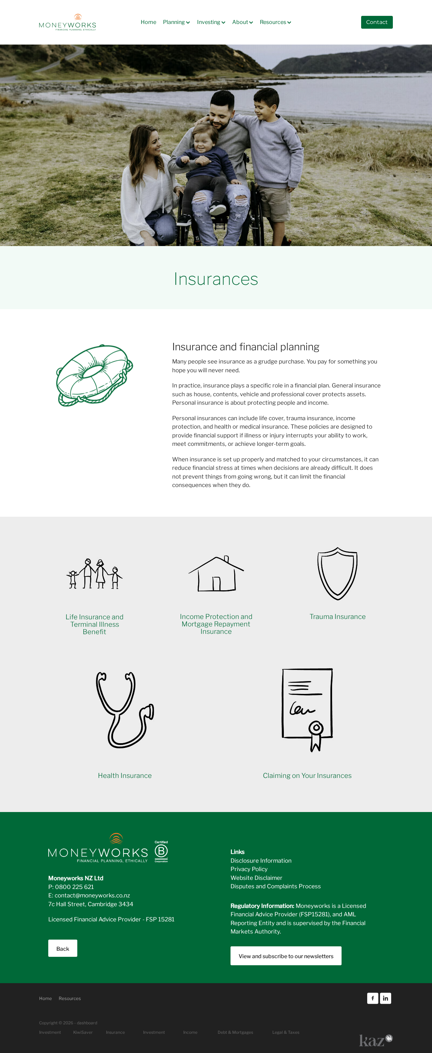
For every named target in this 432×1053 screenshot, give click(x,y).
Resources (273, 21)
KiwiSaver (83, 1032)
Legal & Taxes (285, 1032)
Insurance (115, 1032)
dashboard (87, 1022)
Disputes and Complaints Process (276, 886)
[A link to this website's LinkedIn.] (385, 998)
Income (190, 1032)
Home (148, 21)
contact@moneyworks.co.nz (92, 895)
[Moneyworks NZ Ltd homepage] (74, 22)
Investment (154, 1032)
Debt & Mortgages (235, 1032)
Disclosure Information (261, 860)
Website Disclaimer (256, 877)
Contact (377, 22)
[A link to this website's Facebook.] (372, 998)
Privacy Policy (249, 868)
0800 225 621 (74, 886)
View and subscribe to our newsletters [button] (286, 956)
